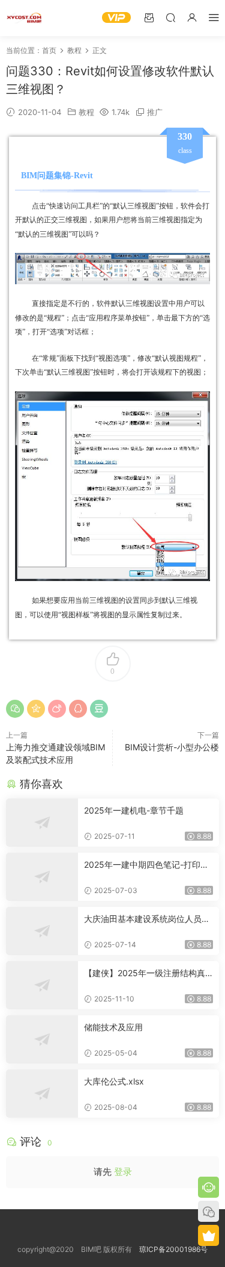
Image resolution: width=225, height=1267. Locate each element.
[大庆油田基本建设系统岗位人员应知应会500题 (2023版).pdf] (42, 931)
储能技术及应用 (113, 1027)
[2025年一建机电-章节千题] (42, 822)
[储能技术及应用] (42, 1039)
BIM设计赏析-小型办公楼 (172, 747)
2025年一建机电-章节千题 (134, 810)
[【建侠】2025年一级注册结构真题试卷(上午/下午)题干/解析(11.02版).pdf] (42, 985)
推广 (155, 112)
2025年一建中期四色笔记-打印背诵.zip (146, 865)
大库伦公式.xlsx (114, 1081)
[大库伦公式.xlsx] (42, 1093)
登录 (123, 1171)
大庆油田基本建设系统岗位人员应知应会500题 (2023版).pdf (147, 919)
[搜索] (170, 17)
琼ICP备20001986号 (173, 1249)
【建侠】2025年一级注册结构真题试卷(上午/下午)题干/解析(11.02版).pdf (148, 973)
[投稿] (148, 17)
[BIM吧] (24, 18)
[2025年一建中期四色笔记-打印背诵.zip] (42, 877)
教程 (86, 112)
